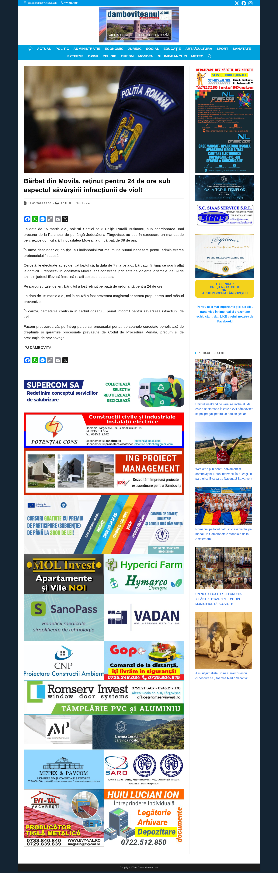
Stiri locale (83, 203)
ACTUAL (66, 203)
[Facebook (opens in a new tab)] (243, 3)
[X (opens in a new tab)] (236, 3)
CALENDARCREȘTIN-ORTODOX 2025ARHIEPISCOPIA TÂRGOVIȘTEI (225, 288)
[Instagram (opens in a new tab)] (249, 3)
